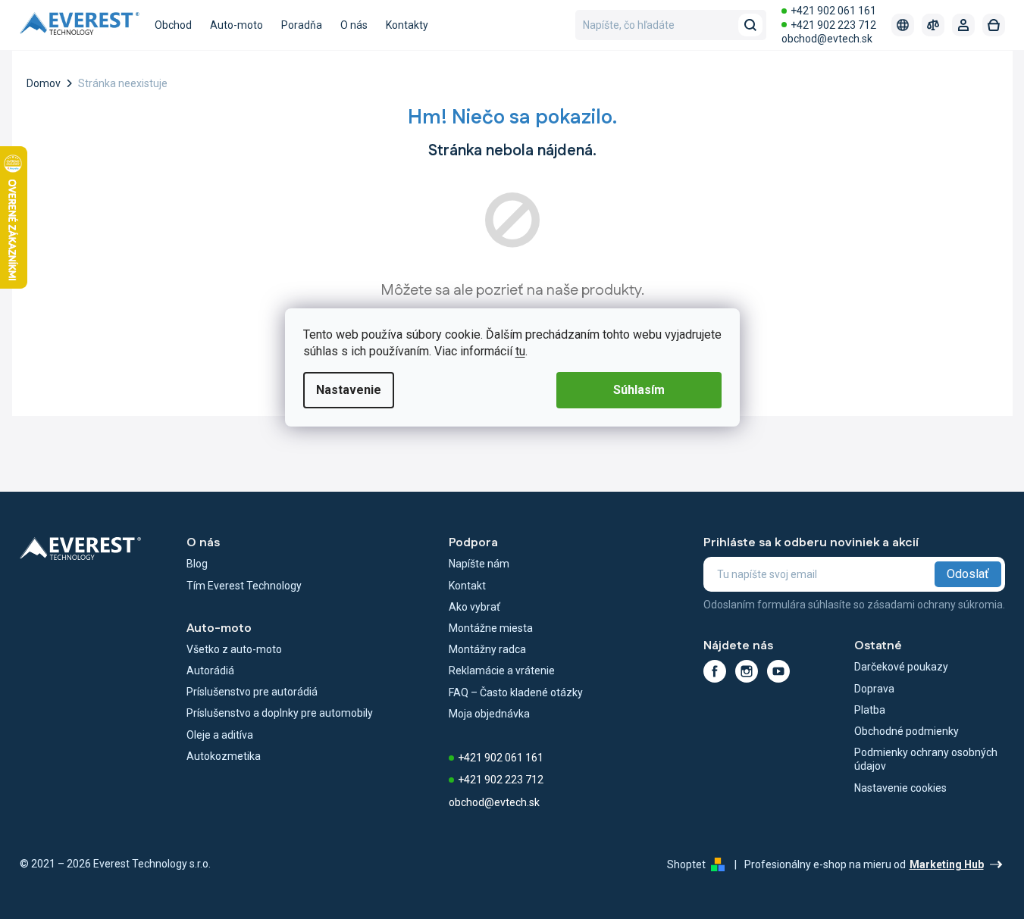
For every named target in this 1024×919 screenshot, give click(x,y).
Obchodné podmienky (906, 731)
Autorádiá (210, 670)
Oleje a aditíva (219, 735)
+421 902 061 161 (833, 11)
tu (520, 351)
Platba (869, 710)
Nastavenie (348, 390)
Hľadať (750, 25)
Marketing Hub (947, 864)
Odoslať (968, 574)
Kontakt (467, 586)
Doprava (874, 689)
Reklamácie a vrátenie (502, 670)
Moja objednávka (489, 714)
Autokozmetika (223, 756)
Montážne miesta (491, 628)
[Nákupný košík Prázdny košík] (993, 25)
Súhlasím (639, 390)
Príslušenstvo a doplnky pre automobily (279, 713)
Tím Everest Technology (244, 586)
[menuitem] (173, 25)
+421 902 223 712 (833, 25)
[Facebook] (714, 671)
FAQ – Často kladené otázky (516, 692)
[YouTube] (778, 671)
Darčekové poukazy (901, 667)
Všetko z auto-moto (234, 649)
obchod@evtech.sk (826, 39)
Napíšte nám (479, 564)
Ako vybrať (474, 607)
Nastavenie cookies (900, 788)
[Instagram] (746, 671)
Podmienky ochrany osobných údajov (925, 759)
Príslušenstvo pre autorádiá (252, 692)
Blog (197, 564)
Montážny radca (487, 649)
